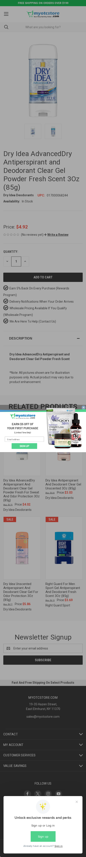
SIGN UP (24, 446)
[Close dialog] (83, 407)
